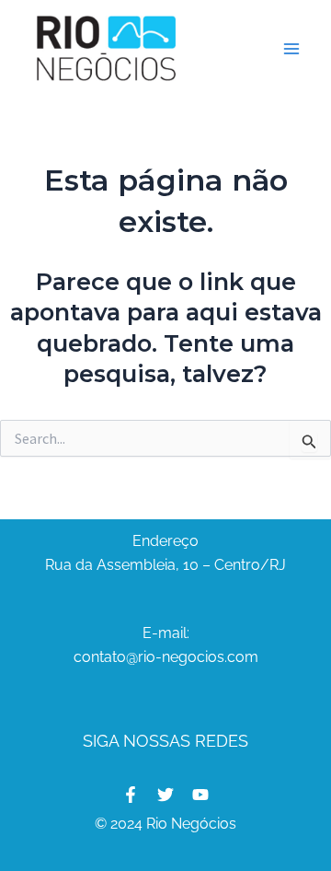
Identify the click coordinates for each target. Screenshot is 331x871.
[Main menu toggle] (292, 49)
